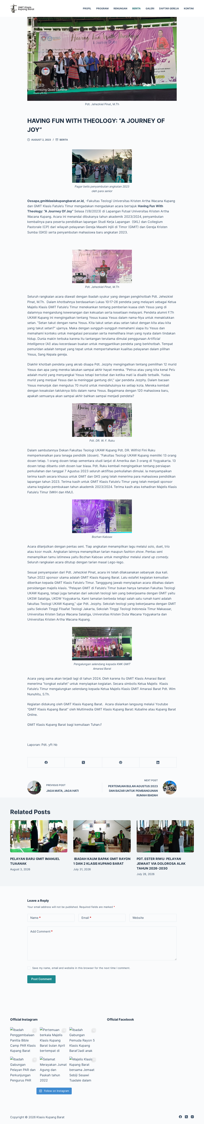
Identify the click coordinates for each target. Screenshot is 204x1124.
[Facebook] (46, 762)
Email (86, 918)
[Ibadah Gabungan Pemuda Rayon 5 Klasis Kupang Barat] (83, 1041)
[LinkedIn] (158, 762)
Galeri (150, 8)
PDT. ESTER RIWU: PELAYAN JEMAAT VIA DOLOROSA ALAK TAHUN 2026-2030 (161, 863)
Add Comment (41, 931)
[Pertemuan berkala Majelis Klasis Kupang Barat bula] (54, 1041)
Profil (87, 8)
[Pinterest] (120, 762)
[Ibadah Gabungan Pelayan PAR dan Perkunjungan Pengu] (24, 1070)
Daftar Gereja (169, 8)
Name (35, 918)
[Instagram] (192, 1116)
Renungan (120, 8)
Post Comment (41, 979)
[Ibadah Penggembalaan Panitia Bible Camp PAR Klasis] (24, 1041)
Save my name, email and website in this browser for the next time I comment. (81, 968)
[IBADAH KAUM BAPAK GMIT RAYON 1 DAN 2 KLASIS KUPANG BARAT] (101, 836)
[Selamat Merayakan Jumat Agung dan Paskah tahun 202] (54, 1070)
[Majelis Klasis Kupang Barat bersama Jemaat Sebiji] (83, 1070)
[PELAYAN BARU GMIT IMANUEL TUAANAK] (38, 836)
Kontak (189, 8)
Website (138, 918)
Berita (136, 8)
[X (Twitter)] (83, 762)
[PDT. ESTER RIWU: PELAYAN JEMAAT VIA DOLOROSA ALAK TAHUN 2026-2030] (165, 836)
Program (102, 8)
